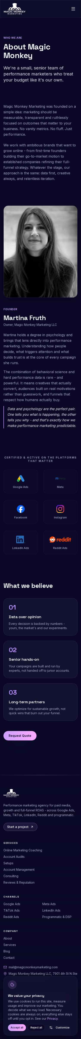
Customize (63, 1027)
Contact (8, 957)
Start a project (18, 827)
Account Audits (14, 856)
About (7, 938)
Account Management (19, 869)
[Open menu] (73, 9)
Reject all (36, 1027)
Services (9, 945)
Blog (6, 951)
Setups (8, 863)
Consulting (10, 876)
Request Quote (20, 735)
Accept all (17, 1027)
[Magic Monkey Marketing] (15, 9)
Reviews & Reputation (19, 882)
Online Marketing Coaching (22, 850)
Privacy (52, 1018)
